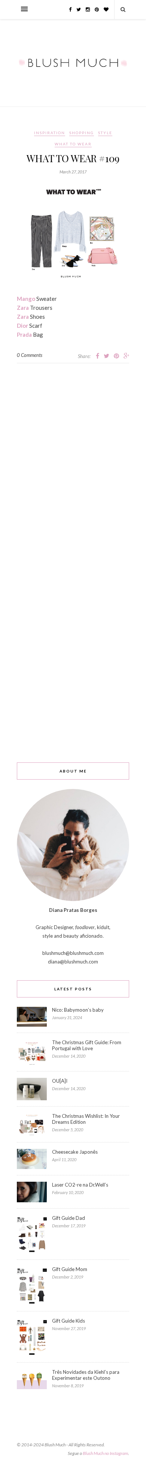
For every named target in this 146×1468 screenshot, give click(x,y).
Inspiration (49, 132)
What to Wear (73, 144)
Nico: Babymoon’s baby (78, 1010)
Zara (23, 307)
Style (105, 132)
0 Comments (29, 355)
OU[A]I (59, 1081)
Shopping (81, 132)
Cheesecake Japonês (75, 1152)
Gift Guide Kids (68, 1321)
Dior (22, 325)
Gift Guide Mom (69, 1269)
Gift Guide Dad (68, 1218)
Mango (26, 298)
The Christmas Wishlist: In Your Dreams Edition (86, 1119)
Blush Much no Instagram (105, 1453)
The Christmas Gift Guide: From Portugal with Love (86, 1045)
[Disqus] (73, 456)
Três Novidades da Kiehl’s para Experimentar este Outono (85, 1375)
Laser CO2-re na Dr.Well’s (80, 1185)
